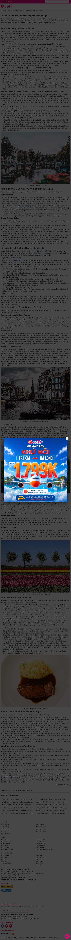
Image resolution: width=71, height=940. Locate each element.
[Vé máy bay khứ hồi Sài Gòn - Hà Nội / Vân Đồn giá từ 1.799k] (35, 470)
